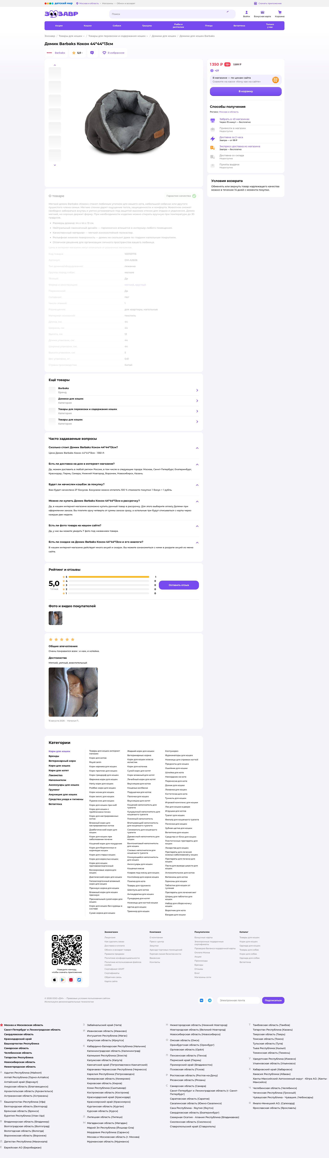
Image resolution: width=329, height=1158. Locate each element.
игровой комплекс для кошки (181, 802)
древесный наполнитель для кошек (143, 838)
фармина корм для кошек (103, 779)
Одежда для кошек (250, 945)
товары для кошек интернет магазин (104, 752)
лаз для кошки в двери (177, 806)
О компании (156, 937)
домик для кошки (175, 785)
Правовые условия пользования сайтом (88, 998)
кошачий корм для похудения (105, 843)
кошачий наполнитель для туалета (142, 806)
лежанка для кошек (176, 789)
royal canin (95, 762)
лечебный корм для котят (141, 779)
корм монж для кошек (101, 792)
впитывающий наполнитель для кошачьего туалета (142, 824)
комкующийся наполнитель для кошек (142, 858)
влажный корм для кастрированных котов (101, 824)
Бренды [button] (54, 756)
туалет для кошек (175, 815)
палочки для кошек (138, 796)
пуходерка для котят (138, 898)
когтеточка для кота (176, 794)
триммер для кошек (138, 911)
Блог (197, 973)
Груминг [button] (54, 789)
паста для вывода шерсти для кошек (181, 867)
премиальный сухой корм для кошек (105, 900)
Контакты (155, 962)
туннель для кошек (175, 798)
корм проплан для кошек (103, 770)
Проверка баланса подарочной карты (215, 948)
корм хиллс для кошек (101, 796)
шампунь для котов (138, 890)
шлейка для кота (174, 772)
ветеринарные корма (139, 755)
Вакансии (155, 958)
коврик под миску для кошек (143, 872)
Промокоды (201, 960)
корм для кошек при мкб (103, 805)
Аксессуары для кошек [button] (64, 784)
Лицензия (110, 937)
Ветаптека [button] (55, 804)
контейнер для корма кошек (143, 877)
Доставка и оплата (115, 945)
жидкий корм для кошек (140, 751)
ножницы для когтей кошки (142, 902)
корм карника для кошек (103, 766)
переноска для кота (176, 781)
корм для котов (97, 758)
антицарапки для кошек (140, 894)
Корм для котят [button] (59, 770)
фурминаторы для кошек (179, 755)
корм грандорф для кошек (104, 775)
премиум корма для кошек (104, 888)
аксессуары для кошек (140, 864)
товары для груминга (138, 885)
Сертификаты (112, 973)
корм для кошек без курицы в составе (105, 907)
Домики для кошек (164, 36)
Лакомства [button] (55, 775)
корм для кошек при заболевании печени (100, 838)
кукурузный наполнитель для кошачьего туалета (143, 813)
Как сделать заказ (114, 941)
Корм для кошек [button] (59, 751)
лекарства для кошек (176, 848)
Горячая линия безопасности (165, 954)
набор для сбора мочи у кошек (178, 904)
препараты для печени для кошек (180, 860)
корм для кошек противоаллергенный (101, 864)
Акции (197, 956)
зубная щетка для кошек (178, 828)
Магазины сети (202, 977)
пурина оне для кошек (101, 800)
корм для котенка (137, 766)
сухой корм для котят (139, 770)
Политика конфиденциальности (122, 958)
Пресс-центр (157, 941)
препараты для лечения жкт (180, 892)
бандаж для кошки (175, 914)
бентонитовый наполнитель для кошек (142, 844)
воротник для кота (175, 910)
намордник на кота (175, 776)
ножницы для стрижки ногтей (181, 759)
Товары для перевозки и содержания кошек (116, 36)
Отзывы (198, 969)
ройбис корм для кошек (102, 788)
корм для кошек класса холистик (140, 760)
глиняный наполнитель (140, 818)
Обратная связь (113, 977)
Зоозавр (50, 36)
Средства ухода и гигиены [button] (66, 799)
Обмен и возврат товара (118, 949)
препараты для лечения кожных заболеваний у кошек (181, 853)
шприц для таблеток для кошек (178, 897)
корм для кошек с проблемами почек (100, 810)
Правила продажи (114, 954)
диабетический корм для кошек (103, 831)
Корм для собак (248, 954)
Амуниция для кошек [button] (63, 794)
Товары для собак (249, 949)
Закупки (154, 945)
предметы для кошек (177, 764)
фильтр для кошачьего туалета (182, 819)
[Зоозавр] (74, 14)
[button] (113, 53)
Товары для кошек (70, 36)
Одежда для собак (250, 958)
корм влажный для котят (141, 775)
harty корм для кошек (101, 783)
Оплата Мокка (202, 952)
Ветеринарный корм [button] (62, 760)
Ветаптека (245, 962)
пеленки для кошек (176, 824)
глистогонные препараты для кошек (181, 842)
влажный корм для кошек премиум (103, 893)
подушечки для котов (139, 792)
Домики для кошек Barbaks (197, 36)
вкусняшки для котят (138, 800)
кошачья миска (135, 868)
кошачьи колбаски (137, 788)
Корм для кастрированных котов (103, 817)
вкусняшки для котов (139, 783)
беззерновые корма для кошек (102, 871)
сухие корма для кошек (102, 913)
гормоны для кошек (176, 881)
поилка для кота (136, 881)
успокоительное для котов (179, 872)
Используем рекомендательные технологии (69, 1001)
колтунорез (171, 751)
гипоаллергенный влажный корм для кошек (104, 882)
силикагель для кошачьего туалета (142, 831)
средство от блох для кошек (180, 836)
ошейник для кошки (176, 768)
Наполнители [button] (57, 780)
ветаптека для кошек (176, 832)
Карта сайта (111, 981)
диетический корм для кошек (105, 877)
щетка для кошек (136, 907)
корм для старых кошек (102, 854)
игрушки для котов (175, 811)
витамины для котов (176, 877)
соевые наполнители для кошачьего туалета (141, 851)
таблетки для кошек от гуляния (177, 886)
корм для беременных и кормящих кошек (102, 849)
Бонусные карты (203, 937)
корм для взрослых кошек (103, 859)
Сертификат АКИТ (114, 969)
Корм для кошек (249, 941)
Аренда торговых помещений (166, 949)
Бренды (198, 965)
